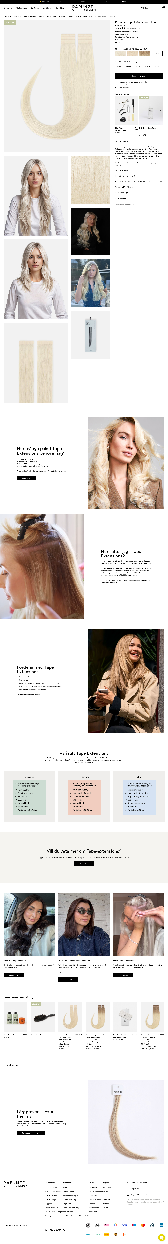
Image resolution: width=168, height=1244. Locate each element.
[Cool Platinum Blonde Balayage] (144, 53)
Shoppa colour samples (31, 1133)
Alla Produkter (21, 8)
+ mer (157, 53)
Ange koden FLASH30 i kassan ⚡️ (80, 2)
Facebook (106, 1195)
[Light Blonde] (132, 53)
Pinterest (106, 1199)
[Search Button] (157, 8)
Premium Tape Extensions (55, 16)
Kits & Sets (35, 8)
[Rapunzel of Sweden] (84, 8)
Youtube (106, 1203)
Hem (5, 16)
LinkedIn (106, 1207)
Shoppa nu (26, 478)
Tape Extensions (36, 16)
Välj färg (144, 8)
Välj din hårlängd (131, 62)
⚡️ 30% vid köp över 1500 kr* (50, 2)
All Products (14, 16)
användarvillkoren (150, 1195)
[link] (119, 67)
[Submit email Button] (161, 1188)
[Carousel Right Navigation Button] (160, 110)
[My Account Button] (152, 8)
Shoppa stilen (13, 975)
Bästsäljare (8, 8)
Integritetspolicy (140, 1202)
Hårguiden (60, 8)
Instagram (107, 1187)
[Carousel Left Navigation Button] (117, 110)
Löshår (24, 16)
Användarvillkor (156, 1202)
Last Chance (47, 8)
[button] (57, 86)
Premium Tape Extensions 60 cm (102, 16)
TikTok (105, 1191)
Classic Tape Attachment (77, 16)
